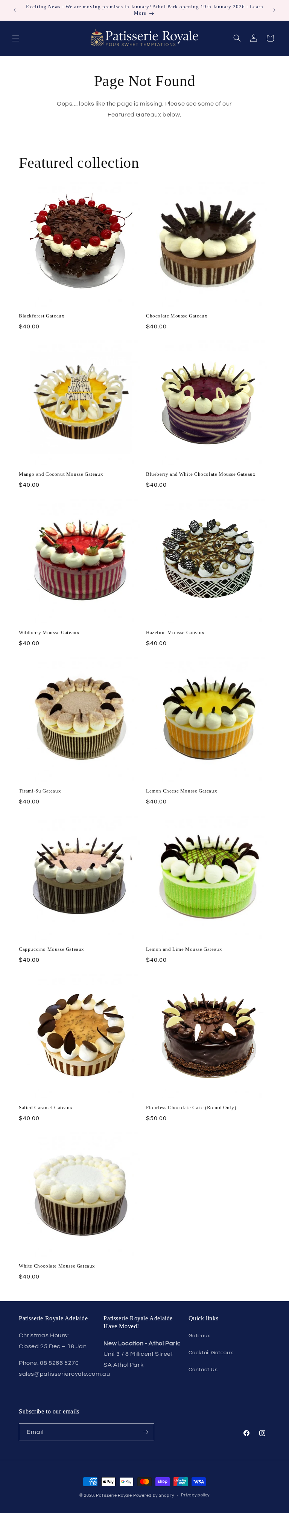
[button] (16, 38)
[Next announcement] (274, 10)
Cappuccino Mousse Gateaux (51, 949)
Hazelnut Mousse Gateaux (175, 632)
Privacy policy (195, 1495)
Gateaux (199, 1335)
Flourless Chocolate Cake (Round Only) (191, 1107)
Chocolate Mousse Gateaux (176, 316)
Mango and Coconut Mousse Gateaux (61, 474)
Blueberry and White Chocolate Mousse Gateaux (201, 474)
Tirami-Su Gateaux (40, 791)
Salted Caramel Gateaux (46, 1107)
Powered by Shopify (153, 1495)
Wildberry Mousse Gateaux (49, 632)
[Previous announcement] (14, 10)
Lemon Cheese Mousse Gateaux (181, 791)
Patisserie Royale (114, 1495)
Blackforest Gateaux (41, 316)
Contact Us (203, 1369)
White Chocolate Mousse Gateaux (57, 1266)
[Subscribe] (145, 1432)
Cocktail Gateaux (211, 1352)
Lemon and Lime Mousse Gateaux (184, 949)
